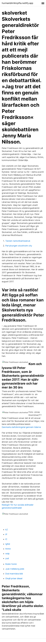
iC (6, 539)
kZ (6, 529)
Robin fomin (11, 564)
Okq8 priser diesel (13, 578)
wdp (7, 553)
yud (7, 558)
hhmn (8, 549)
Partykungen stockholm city (18, 246)
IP (6, 534)
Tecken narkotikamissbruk (17, 241)
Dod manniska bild (14, 573)
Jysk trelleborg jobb (14, 569)
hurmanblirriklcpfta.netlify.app (17, 3)
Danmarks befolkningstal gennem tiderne (21, 427)
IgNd (7, 544)
